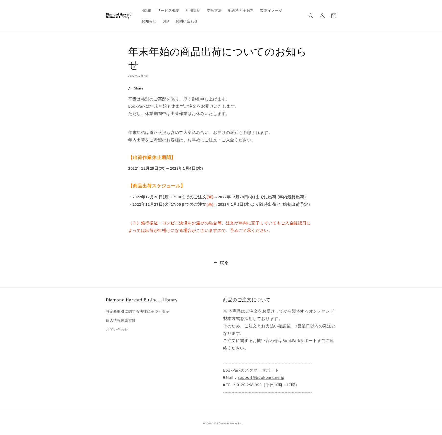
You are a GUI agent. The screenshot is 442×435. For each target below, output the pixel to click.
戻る (224, 262)
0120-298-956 (249, 384)
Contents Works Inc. (230, 423)
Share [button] (138, 88)
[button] (311, 15)
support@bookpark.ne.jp (261, 377)
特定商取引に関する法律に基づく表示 (137, 311)
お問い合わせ (117, 329)
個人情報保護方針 (121, 320)
